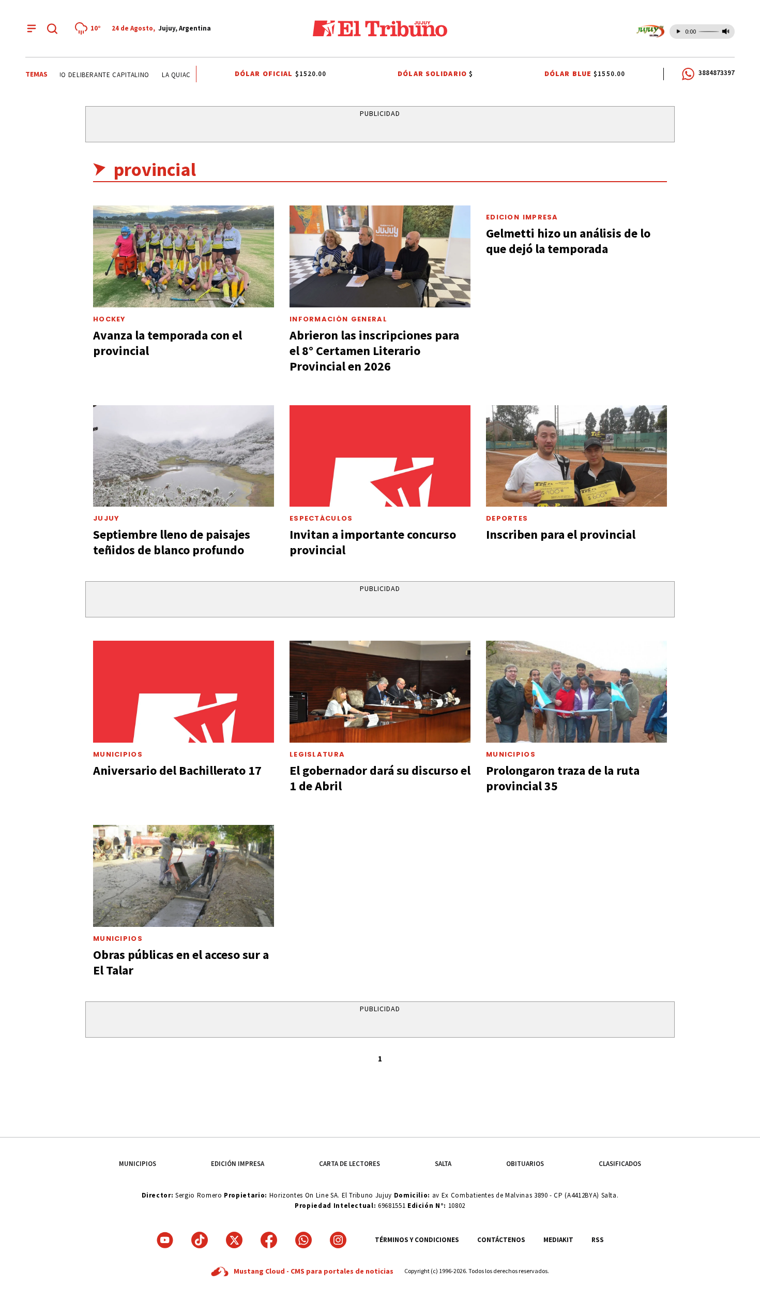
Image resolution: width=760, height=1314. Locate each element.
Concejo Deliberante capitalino (82, 74)
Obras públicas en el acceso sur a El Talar (181, 962)
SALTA (443, 1163)
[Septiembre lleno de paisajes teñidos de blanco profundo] (183, 456)
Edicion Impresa (522, 217)
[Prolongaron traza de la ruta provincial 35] (576, 692)
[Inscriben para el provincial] (576, 456)
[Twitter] (234, 1240)
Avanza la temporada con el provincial (167, 343)
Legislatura (317, 754)
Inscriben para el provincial (560, 534)
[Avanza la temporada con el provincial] (183, 256)
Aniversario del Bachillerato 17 (177, 770)
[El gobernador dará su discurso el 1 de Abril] (380, 692)
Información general (338, 319)
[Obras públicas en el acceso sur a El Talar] (183, 876)
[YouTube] (165, 1240)
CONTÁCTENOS (501, 1239)
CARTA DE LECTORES (349, 1163)
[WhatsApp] (303, 1240)
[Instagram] (338, 1240)
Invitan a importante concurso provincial (373, 542)
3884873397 (716, 72)
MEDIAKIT (558, 1239)
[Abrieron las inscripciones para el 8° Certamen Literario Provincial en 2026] (380, 256)
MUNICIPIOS (137, 1163)
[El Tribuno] (380, 28)
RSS (597, 1239)
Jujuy (106, 518)
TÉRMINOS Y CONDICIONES (417, 1239)
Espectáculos (321, 518)
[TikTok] (199, 1240)
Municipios (118, 754)
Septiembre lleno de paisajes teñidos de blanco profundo (171, 542)
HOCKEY (109, 319)
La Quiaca (168, 74)
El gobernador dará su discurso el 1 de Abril (380, 778)
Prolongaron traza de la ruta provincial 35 (563, 778)
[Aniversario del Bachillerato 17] (183, 692)
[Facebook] (269, 1240)
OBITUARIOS (525, 1163)
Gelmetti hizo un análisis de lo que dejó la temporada (568, 241)
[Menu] (31, 28)
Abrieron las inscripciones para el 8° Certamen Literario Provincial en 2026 (374, 350)
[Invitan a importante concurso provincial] (380, 456)
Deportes (507, 518)
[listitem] (89, 28)
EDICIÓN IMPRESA (237, 1163)
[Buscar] (52, 28)
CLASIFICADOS (620, 1163)
